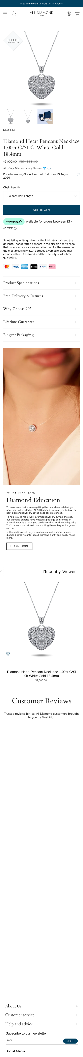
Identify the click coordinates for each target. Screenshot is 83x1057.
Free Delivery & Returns (23, 296)
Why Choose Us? (17, 308)
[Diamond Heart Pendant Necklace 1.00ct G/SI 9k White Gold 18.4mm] (41, 620)
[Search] (14, 13)
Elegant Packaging (18, 334)
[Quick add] (7, 653)
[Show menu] (5, 13)
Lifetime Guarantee (19, 321)
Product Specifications (21, 283)
